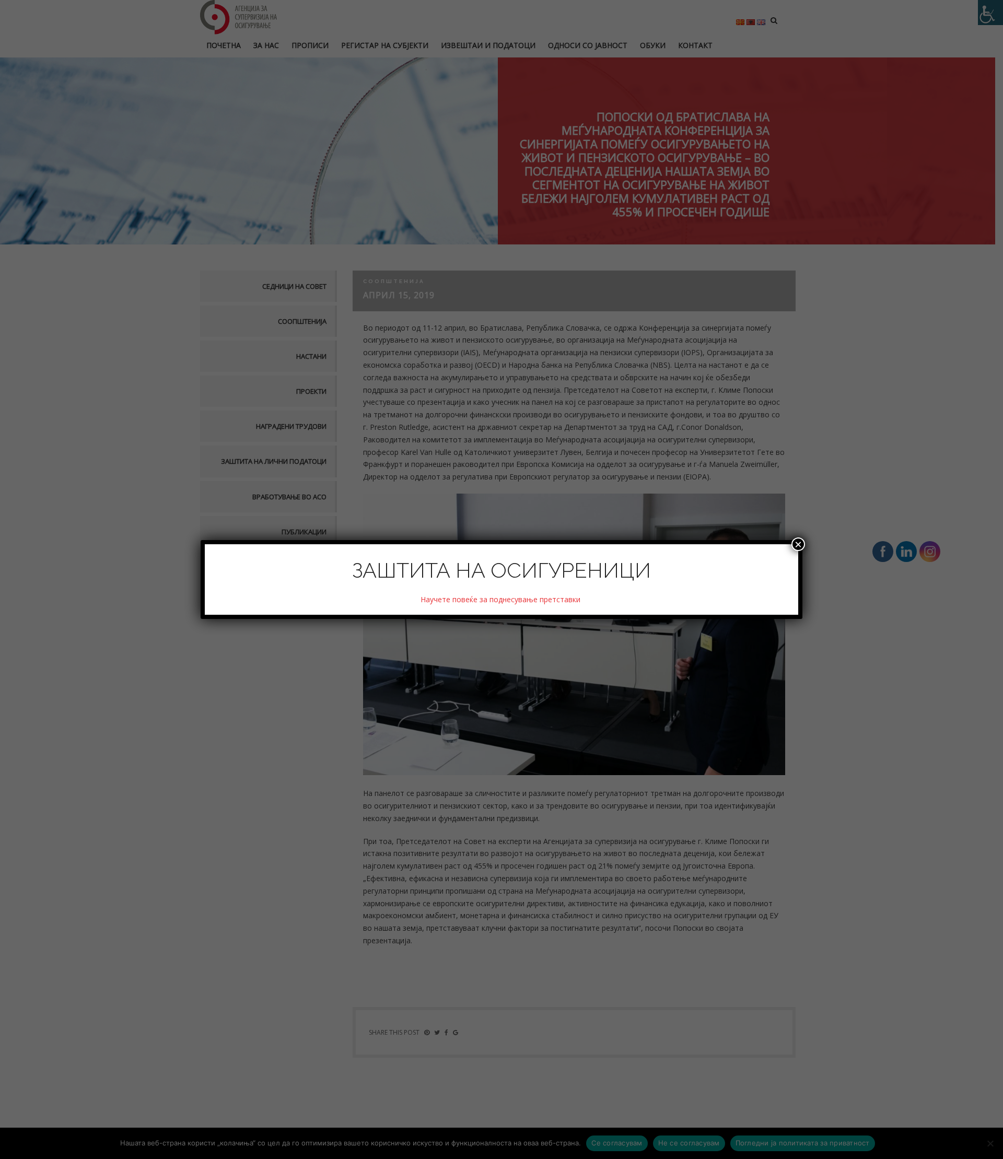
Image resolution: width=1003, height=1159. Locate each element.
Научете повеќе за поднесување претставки (501, 599)
